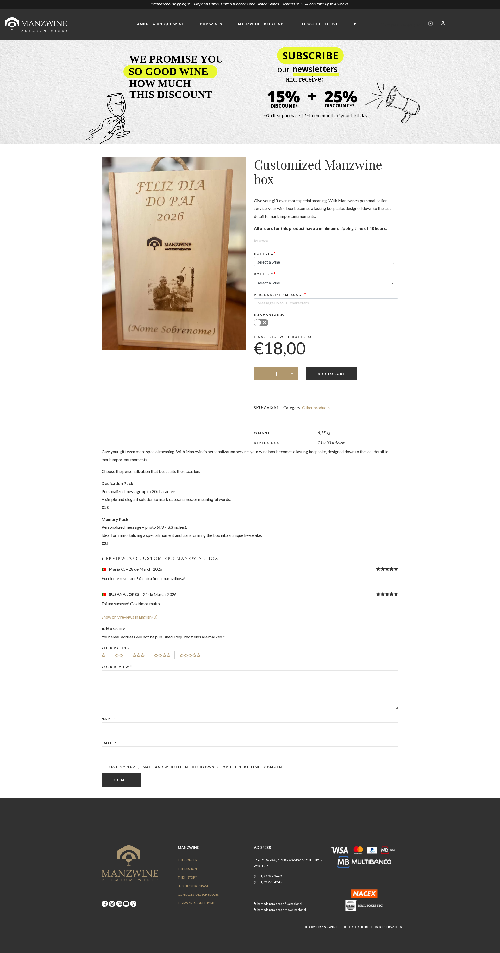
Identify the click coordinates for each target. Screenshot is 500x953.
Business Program (193, 886)
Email (109, 743)
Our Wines (211, 24)
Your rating (115, 648)
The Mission (187, 869)
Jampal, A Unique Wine (159, 24)
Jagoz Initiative (320, 24)
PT (357, 24)
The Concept (188, 860)
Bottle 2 (263, 274)
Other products (316, 407)
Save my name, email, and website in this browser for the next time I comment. (197, 767)
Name (109, 719)
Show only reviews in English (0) (129, 616)
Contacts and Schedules (198, 894)
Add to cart (332, 374)
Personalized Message (279, 295)
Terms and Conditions (196, 903)
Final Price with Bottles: (282, 337)
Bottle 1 (263, 254)
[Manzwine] (36, 24)
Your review (117, 667)
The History (187, 877)
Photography (269, 315)
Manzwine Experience (262, 24)
